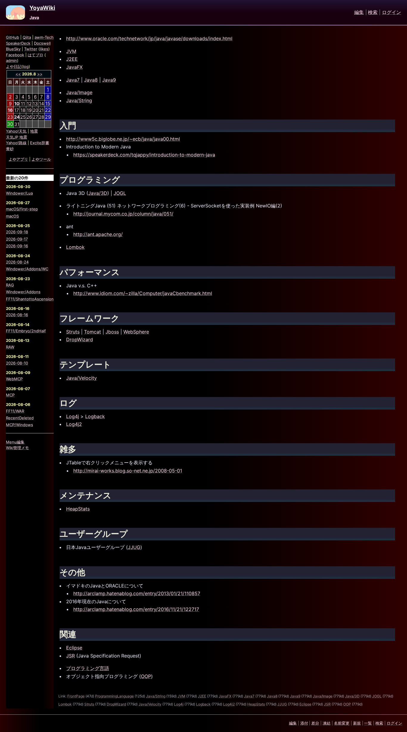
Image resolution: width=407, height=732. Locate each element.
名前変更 (341, 723)
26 (29, 117)
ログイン (391, 12)
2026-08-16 (17, 315)
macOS (12, 216)
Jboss (112, 332)
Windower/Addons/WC (27, 269)
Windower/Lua (19, 193)
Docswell (42, 43)
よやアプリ (18, 159)
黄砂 (10, 148)
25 (23, 117)
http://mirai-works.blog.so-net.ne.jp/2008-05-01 (127, 471)
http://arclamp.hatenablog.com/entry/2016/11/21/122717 (136, 609)
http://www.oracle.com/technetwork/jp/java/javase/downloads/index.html (149, 38)
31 (16, 124)
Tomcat (92, 332)
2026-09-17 (17, 239)
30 (10, 124)
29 (48, 117)
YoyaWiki (42, 8)
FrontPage (76, 696)
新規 (357, 723)
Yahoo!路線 (16, 142)
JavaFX (74, 67)
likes (44, 48)
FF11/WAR (15, 411)
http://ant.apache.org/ (98, 234)
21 (41, 110)
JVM (71, 51)
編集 (359, 12)
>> (40, 74)
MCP (10, 395)
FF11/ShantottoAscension (30, 299)
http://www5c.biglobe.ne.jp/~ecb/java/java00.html (123, 139)
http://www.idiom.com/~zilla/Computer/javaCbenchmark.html (142, 293)
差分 (315, 723)
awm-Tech (44, 37)
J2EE (72, 59)
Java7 (73, 80)
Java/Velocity (81, 378)
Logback (95, 416)
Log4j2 (74, 424)
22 (48, 110)
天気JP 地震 (16, 137)
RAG (10, 285)
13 (35, 103)
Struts (73, 332)
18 (23, 110)
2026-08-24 (17, 262)
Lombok (75, 247)
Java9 (109, 80)
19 (29, 110)
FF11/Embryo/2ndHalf (26, 331)
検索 (373, 12)
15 (47, 103)
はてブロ (35, 54)
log (26, 66)
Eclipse (74, 648)
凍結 (326, 723)
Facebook (15, 54)
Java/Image (79, 92)
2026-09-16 (17, 246)
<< (18, 74)
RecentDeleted (20, 418)
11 (23, 103)
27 (35, 117)
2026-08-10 (17, 363)
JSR (70, 656)
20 (35, 110)
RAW (10, 347)
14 (41, 103)
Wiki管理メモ (17, 447)
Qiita (27, 37)
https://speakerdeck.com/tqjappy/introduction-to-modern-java (144, 155)
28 (41, 117)
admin (11, 60)
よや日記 (13, 66)
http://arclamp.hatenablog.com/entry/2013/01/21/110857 (136, 593)
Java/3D (97, 193)
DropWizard (79, 339)
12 (29, 103)
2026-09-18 (17, 232)
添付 (304, 723)
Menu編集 (15, 442)
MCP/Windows (19, 425)
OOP (146, 676)
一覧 (368, 723)
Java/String (79, 100)
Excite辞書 (39, 142)
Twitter (30, 48)
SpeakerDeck (18, 43)
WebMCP (14, 379)
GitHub (12, 37)
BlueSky (13, 48)
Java (34, 17)
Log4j (72, 416)
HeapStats (78, 509)
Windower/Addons (23, 292)
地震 (34, 131)
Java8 (91, 80)
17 (16, 110)
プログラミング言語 (87, 668)
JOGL (120, 193)
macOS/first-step (22, 209)
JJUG (134, 547)
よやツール (41, 159)
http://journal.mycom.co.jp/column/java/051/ (123, 214)
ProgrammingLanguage (114, 696)
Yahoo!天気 (16, 131)
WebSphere (136, 332)
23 (10, 117)
